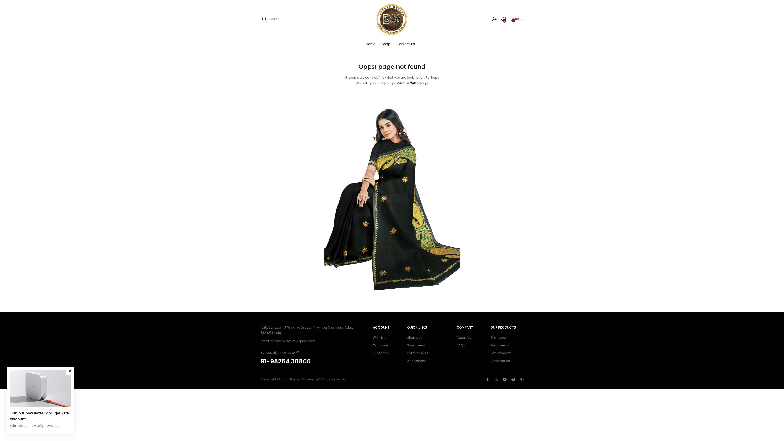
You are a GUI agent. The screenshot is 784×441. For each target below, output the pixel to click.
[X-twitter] (496, 379)
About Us (464, 337)
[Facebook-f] (487, 379)
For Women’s (417, 353)
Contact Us (406, 44)
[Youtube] (505, 379)
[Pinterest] (513, 379)
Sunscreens (416, 345)
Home (370, 44)
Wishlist (379, 337)
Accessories (417, 361)
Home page (419, 82)
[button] (516, 18)
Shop (386, 44)
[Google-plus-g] (522, 379)
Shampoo (415, 337)
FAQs (461, 345)
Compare (380, 345)
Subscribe (381, 353)
